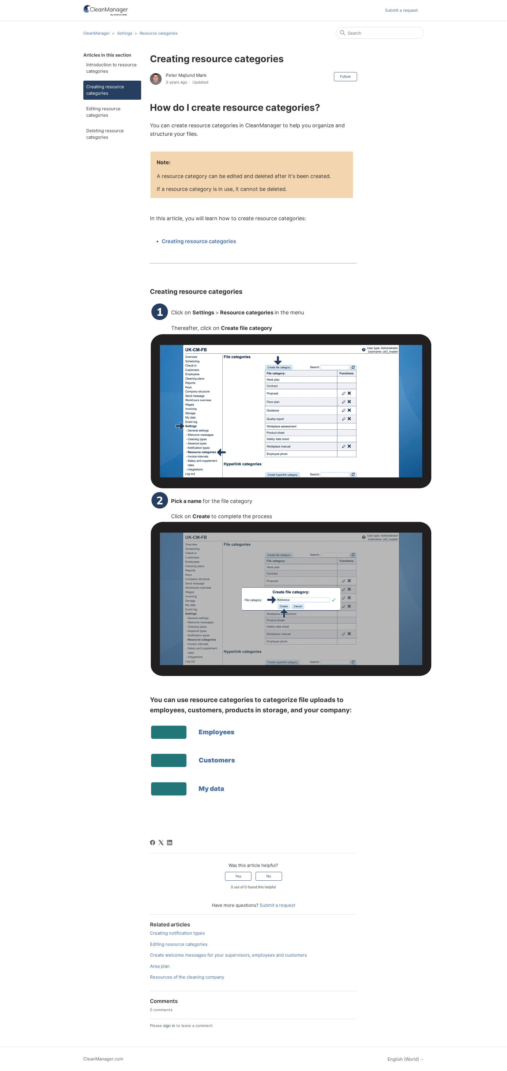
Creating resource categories (105, 90)
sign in (169, 1025)
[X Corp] (161, 842)
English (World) (404, 1059)
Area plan (160, 966)
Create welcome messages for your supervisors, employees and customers (228, 955)
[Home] (105, 10)
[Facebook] (152, 842)
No (268, 876)
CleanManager (96, 33)
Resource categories (159, 33)
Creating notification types (177, 933)
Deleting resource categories (105, 134)
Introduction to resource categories (111, 68)
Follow (345, 76)
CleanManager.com (103, 1059)
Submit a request (401, 10)
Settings (124, 33)
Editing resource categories (103, 112)
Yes (238, 876)
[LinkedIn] (169, 842)
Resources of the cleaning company (187, 977)
